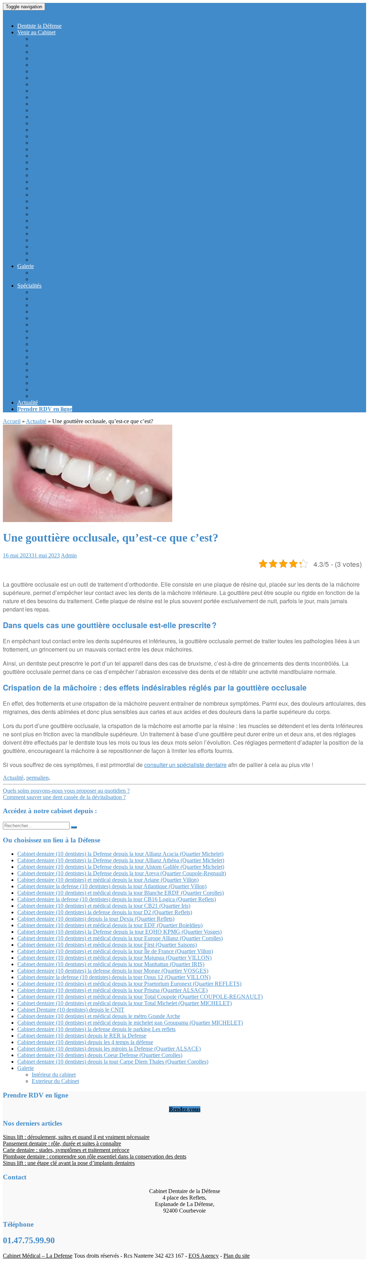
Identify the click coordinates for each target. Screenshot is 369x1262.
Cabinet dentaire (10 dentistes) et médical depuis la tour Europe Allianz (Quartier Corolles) (134, 156)
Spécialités (29, 285)
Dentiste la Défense (39, 26)
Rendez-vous (184, 1109)
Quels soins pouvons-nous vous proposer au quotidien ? (66, 791)
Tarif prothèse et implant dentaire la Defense (82, 298)
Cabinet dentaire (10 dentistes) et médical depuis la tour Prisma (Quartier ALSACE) (127, 227)
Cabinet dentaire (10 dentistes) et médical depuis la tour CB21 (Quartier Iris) (118, 117)
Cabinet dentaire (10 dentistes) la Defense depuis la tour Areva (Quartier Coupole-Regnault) (136, 78)
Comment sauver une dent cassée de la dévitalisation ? (64, 797)
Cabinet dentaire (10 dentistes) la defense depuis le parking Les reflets (111, 260)
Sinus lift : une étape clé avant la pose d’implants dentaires (69, 1163)
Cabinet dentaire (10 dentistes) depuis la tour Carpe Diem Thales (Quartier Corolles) (127, 104)
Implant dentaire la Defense (63, 344)
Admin (69, 555)
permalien (37, 778)
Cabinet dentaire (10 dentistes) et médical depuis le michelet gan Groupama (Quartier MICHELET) (144, 195)
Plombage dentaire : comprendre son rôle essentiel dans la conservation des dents (94, 1156)
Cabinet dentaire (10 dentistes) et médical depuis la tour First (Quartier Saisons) (121, 169)
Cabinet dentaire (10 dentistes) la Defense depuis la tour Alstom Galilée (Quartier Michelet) (135, 71)
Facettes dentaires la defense (64, 383)
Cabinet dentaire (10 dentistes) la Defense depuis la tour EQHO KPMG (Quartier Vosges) (134, 149)
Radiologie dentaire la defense (66, 357)
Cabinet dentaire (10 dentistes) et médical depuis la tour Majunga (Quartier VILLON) (129, 182)
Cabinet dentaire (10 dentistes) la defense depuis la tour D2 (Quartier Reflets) (119, 130)
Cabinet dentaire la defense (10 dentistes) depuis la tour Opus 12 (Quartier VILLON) (128, 214)
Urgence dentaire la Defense (64, 370)
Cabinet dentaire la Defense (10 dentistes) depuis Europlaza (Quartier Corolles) (121, 162)
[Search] (74, 827)
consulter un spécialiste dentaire (185, 765)
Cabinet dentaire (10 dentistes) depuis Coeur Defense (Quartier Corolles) (114, 123)
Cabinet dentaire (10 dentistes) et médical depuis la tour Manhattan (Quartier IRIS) (125, 188)
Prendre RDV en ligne (44, 409)
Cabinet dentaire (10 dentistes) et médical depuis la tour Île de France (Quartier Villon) (129, 175)
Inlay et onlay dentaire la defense (69, 318)
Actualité (27, 402)
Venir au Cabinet (36, 32)
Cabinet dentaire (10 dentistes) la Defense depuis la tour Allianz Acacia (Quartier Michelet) (135, 58)
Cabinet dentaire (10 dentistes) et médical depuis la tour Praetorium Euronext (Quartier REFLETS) (144, 221)
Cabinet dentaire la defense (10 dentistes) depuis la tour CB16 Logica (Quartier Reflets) (131, 110)
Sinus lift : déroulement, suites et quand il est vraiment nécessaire (76, 1137)
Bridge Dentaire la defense (62, 331)
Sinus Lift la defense (55, 363)
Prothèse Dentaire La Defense (66, 311)
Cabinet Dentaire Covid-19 (62, 39)
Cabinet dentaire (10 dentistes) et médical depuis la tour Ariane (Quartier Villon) (122, 84)
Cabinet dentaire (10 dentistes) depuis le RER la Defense (96, 45)
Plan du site (236, 1256)
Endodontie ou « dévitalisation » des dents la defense (92, 376)
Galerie (25, 266)
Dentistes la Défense (55, 292)
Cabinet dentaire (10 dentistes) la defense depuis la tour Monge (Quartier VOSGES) (127, 208)
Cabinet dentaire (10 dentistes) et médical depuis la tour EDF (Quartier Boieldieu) (124, 143)
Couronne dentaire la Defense (65, 324)
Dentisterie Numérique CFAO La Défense (80, 396)
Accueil (12, 421)
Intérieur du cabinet (54, 273)
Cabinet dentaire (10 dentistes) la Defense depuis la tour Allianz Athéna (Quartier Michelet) (135, 65)
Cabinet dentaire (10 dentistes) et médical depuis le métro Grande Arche (98, 1016)
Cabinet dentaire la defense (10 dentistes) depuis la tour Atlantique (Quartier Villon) (126, 91)
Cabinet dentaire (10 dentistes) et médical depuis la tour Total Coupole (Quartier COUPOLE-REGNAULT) (154, 234)
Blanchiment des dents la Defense (70, 305)
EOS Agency (203, 1256)
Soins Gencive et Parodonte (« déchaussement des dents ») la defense (110, 350)
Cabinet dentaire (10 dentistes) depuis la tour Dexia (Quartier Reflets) (110, 136)
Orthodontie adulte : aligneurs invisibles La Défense (91, 389)
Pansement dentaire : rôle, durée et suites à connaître (62, 1143)
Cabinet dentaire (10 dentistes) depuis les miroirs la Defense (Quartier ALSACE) (123, 201)
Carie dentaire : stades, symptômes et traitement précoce (66, 1150)
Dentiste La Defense (26, 13)
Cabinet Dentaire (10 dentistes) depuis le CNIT (85, 247)
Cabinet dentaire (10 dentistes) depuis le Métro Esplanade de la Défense (113, 52)
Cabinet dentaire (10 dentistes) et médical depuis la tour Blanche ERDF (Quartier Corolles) (135, 97)
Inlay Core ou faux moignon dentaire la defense (86, 337)
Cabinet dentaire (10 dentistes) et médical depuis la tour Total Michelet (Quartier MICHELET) (139, 240)
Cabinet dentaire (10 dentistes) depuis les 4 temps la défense (100, 253)
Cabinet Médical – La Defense (37, 1256)
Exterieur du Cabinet (55, 279)
